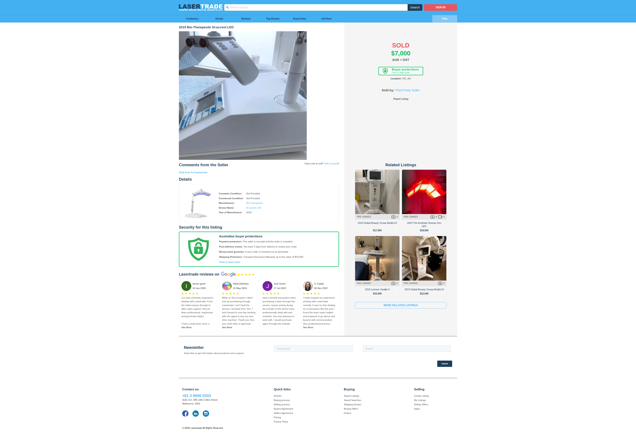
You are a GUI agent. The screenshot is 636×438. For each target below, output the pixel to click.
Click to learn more (229, 262)
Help (444, 18)
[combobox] (318, 7)
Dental (219, 18)
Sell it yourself (331, 163)
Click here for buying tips (193, 172)
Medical (245, 18)
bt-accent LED (253, 207)
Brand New (299, 18)
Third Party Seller (407, 90)
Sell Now (326, 18)
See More (186, 327)
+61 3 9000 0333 (196, 396)
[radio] (239, 274)
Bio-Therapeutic (254, 203)
